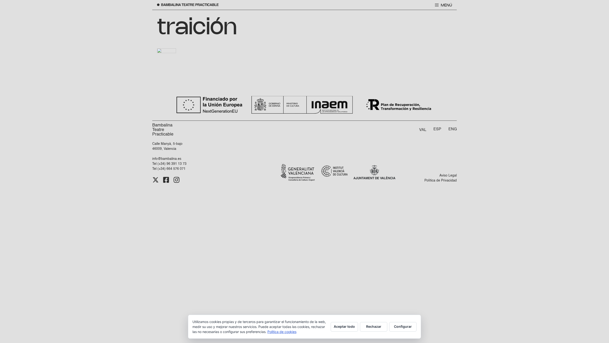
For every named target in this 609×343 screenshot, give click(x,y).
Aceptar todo (344, 326)
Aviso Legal (448, 175)
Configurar (403, 326)
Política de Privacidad (440, 180)
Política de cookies (281, 332)
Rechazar (373, 326)
